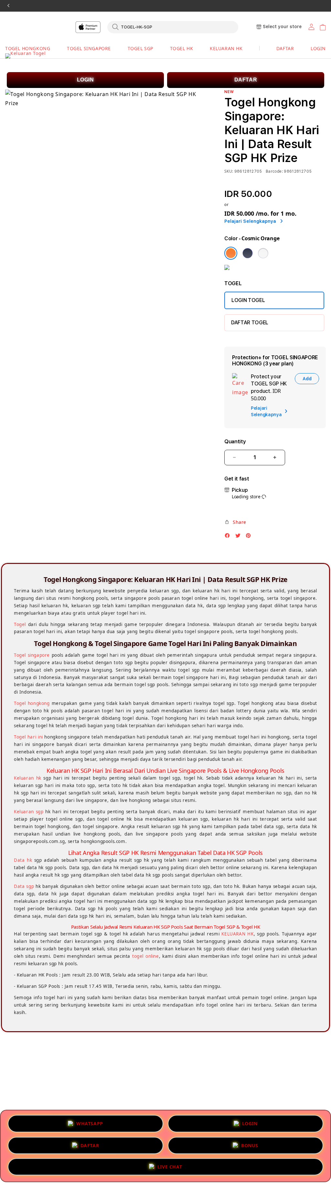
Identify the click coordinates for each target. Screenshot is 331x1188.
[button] (27, 48)
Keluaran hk (27, 778)
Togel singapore (32, 655)
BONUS (249, 1144)
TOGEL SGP (140, 48)
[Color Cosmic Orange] (230, 253)
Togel (20, 624)
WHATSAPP (89, 1122)
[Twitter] (239, 537)
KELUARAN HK (226, 48)
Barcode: (274, 171)
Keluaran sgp (28, 812)
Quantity (235, 441)
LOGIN (85, 79)
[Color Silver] (263, 253)
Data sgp (24, 886)
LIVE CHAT (169, 1166)
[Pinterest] (249, 537)
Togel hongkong (32, 703)
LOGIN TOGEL (248, 300)
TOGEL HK (181, 48)
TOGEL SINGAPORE (89, 48)
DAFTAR (245, 79)
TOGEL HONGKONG (27, 48)
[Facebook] (228, 537)
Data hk (23, 860)
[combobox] (172, 27)
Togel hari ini (28, 737)
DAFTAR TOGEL (249, 322)
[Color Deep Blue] (247, 253)
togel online (145, 956)
